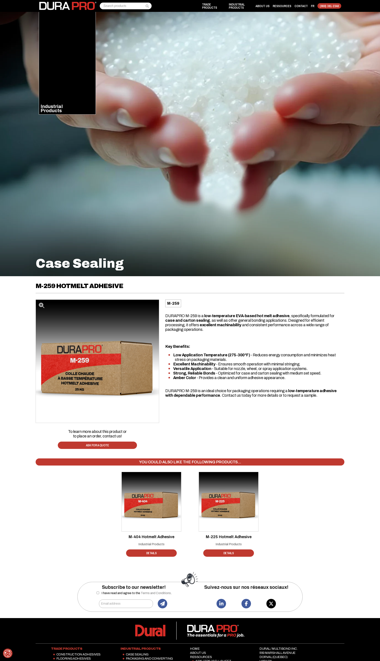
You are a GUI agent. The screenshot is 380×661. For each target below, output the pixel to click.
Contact (301, 6)
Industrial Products (151, 544)
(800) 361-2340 (329, 6)
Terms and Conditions (156, 593)
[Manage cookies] (7, 653)
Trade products (209, 6)
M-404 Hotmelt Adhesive (151, 537)
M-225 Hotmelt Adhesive (229, 537)
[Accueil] (68, 3)
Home (195, 648)
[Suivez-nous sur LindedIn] (221, 603)
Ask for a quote (97, 445)
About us (263, 6)
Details (151, 553)
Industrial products (237, 6)
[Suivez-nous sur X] (271, 603)
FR (312, 6)
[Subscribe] (162, 603)
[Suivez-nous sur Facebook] (246, 603)
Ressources (282, 6)
